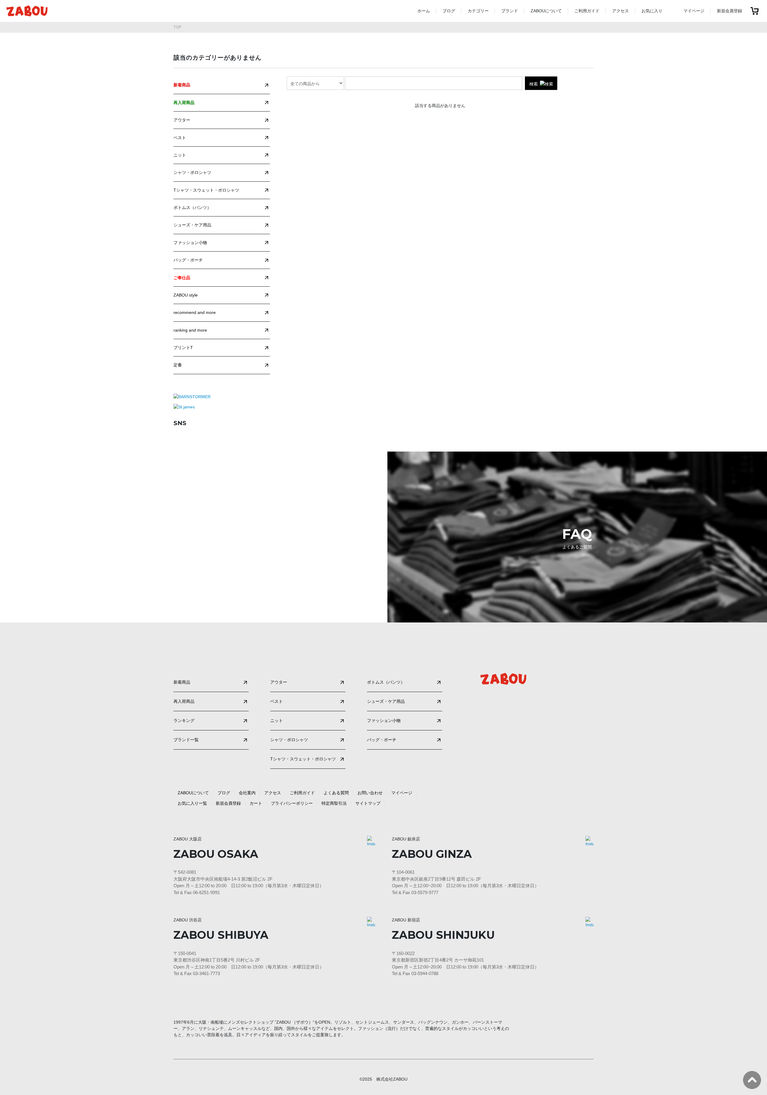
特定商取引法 (334, 803)
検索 (533, 84)
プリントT (183, 347)
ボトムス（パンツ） (192, 207)
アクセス (620, 10)
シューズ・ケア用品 (192, 224)
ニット (179, 155)
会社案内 (247, 792)
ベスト (179, 137)
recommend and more (194, 312)
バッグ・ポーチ (188, 260)
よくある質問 (336, 792)
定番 (177, 365)
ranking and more (190, 330)
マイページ (693, 10)
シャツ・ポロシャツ (192, 172)
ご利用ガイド (587, 10)
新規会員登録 (729, 10)
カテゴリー (478, 10)
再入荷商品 (183, 701)
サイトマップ (368, 803)
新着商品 (181, 682)
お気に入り (651, 10)
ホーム (423, 10)
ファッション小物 (190, 242)
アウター (181, 120)
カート (256, 803)
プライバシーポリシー (292, 803)
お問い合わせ (370, 792)
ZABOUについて (546, 10)
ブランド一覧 (186, 739)
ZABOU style (185, 295)
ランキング (183, 720)
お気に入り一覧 (192, 803)
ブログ (449, 10)
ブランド (509, 10)
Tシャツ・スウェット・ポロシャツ (206, 190)
